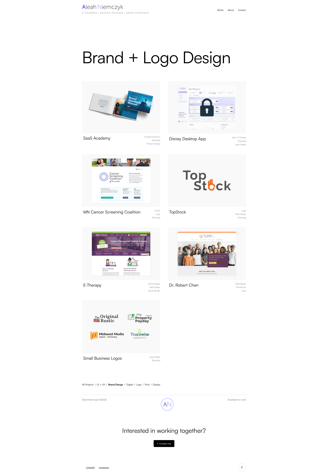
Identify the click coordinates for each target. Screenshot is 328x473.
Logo (138, 384)
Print (147, 384)
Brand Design (115, 384)
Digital (129, 384)
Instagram (104, 467)
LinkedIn (90, 467)
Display (156, 384)
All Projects (87, 384)
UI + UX (101, 384)
